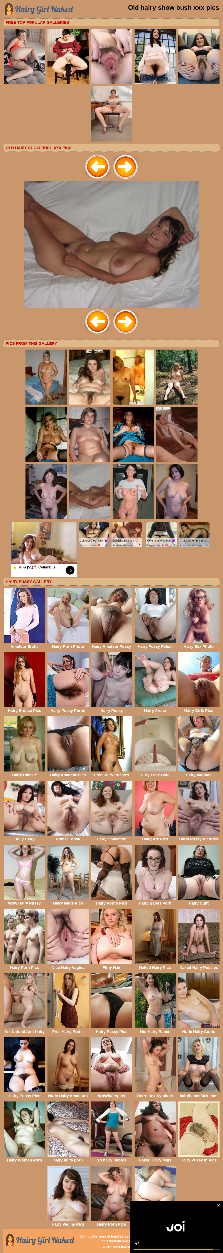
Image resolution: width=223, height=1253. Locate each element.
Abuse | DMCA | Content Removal (165, 1246)
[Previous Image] (98, 179)
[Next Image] (125, 179)
